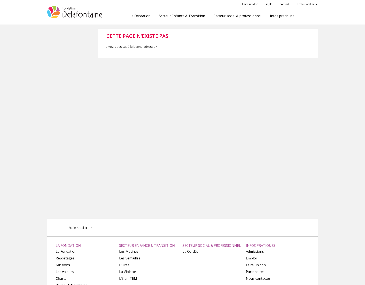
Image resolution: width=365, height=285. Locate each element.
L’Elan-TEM (128, 278)
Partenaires (255, 271)
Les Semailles (129, 258)
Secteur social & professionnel (237, 16)
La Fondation (140, 16)
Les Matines (128, 251)
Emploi (269, 4)
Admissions (255, 251)
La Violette (127, 271)
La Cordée (190, 251)
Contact (284, 4)
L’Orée (124, 265)
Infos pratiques (282, 16)
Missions (63, 265)
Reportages (65, 258)
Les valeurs (65, 271)
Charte (61, 278)
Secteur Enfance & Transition (182, 16)
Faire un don (250, 4)
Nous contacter (258, 278)
